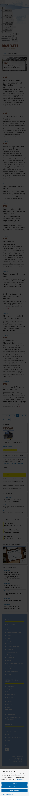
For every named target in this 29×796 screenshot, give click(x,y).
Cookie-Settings (9, 794)
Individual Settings (14, 790)
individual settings (19, 779)
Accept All (14, 783)
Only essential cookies (14, 786)
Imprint (3, 794)
